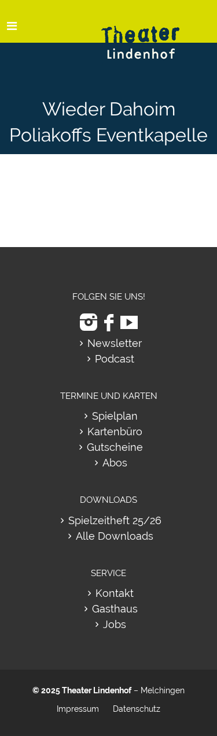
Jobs (114, 624)
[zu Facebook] (108, 322)
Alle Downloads (114, 536)
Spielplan (115, 416)
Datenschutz (136, 708)
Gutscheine (115, 447)
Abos (114, 463)
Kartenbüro (114, 431)
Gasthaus (115, 609)
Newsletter (114, 343)
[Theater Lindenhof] (150, 34)
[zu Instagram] (88, 322)
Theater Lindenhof (96, 690)
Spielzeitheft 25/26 (114, 520)
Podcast (114, 359)
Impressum (78, 708)
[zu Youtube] (129, 322)
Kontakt (114, 593)
